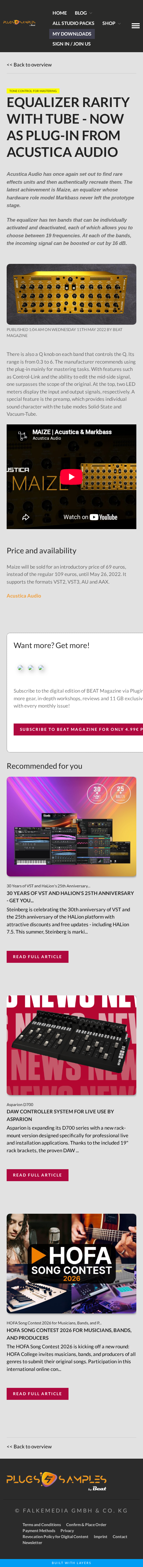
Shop (108, 23)
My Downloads (72, 34)
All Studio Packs (73, 23)
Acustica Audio (24, 596)
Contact (120, 1536)
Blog (81, 13)
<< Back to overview (29, 64)
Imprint (100, 1536)
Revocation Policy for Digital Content (55, 1536)
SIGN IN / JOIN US (72, 44)
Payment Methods (39, 1530)
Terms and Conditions (42, 1524)
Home (60, 13)
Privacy (67, 1530)
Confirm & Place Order (86, 1524)
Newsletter (32, 1542)
